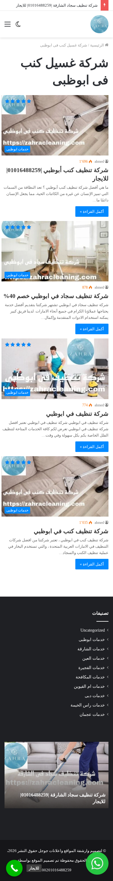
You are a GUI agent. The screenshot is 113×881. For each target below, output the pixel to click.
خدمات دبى (95, 696)
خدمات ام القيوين (89, 686)
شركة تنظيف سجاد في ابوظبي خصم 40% (55, 296)
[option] (56, 775)
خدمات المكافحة (90, 677)
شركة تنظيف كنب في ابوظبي (71, 531)
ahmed (99, 161)
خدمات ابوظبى (92, 639)
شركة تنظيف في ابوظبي (77, 413)
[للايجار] (14, 868)
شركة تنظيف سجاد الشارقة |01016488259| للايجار (57, 5)
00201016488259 (56, 870)
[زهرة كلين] (99, 24)
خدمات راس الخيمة (88, 705)
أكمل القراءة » (92, 211)
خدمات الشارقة (91, 649)
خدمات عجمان (92, 714)
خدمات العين (93, 658)
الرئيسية (97, 45)
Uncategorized (92, 630)
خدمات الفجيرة (91, 667)
